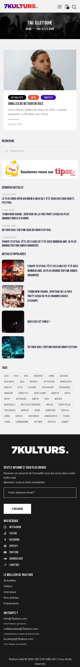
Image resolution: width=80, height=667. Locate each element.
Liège (46, 398)
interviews (21, 398)
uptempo (38, 421)
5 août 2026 (8, 210)
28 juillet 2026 (9, 225)
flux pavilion (47, 387)
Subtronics (33, 416)
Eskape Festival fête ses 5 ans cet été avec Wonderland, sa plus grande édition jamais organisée (39, 243)
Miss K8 (49, 404)
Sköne (7, 416)
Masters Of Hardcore (31, 404)
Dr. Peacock (49, 381)
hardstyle (23, 393)
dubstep (8, 387)
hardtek (55, 393)
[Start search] (74, 6)
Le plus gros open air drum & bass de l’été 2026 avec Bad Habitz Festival (38, 200)
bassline (64, 375)
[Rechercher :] (40, 151)
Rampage (25, 410)
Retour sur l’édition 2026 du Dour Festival (26, 230)
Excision (32, 387)
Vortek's (52, 421)
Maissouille (9, 404)
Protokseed (9, 410)
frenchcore (64, 387)
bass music (9, 381)
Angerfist (38, 375)
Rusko (37, 410)
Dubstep (48, 97)
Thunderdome (21, 421)
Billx (22, 381)
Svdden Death (50, 416)
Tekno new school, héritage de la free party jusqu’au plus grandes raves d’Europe (35, 216)
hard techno (40, 393)
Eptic (20, 387)
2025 (26, 375)
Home (29, 29)
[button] (59, 7)
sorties (19, 416)
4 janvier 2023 (15, 124)
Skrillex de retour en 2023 (25, 104)
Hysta (67, 393)
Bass (33, 97)
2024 (16, 375)
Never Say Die (64, 404)
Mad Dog (58, 398)
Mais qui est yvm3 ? (39, 322)
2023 (6, 375)
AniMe (51, 375)
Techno (66, 416)
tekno (7, 421)
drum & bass (65, 381)
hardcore (8, 393)
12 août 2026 (9, 194)
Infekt (7, 398)
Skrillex (65, 410)
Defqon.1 (34, 381)
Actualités (17, 97)
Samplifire (50, 410)
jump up (35, 398)
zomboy (64, 421)
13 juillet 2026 (9, 237)
